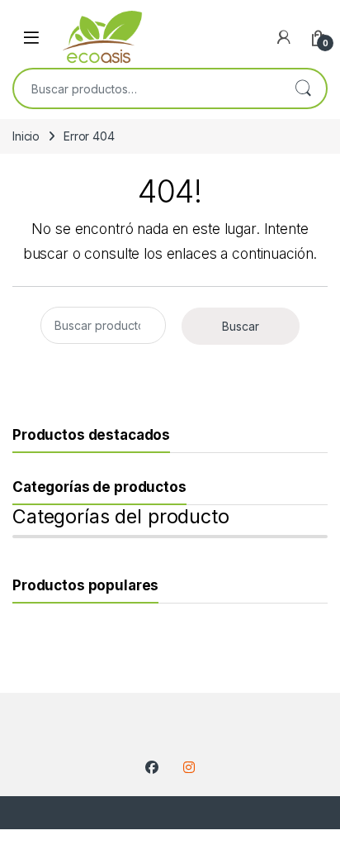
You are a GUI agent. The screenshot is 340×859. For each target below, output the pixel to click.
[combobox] (147, 88)
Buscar (303, 88)
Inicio (26, 136)
